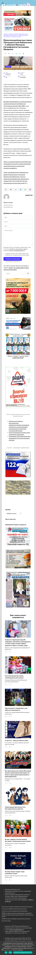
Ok (6, 952)
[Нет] (34, 948)
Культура (8, 66)
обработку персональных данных (18, 249)
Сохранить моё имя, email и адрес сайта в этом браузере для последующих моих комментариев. (17, 254)
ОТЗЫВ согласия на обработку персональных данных (16, 918)
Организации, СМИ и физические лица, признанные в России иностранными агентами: (20, 438)
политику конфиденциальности (17, 250)
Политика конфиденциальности (23, 952)
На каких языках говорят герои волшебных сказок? (14, 872)
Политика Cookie (6, 921)
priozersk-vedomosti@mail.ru (16, 929)
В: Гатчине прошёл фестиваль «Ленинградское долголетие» (14, 677)
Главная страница (8, 34)
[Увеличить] (28, 319)
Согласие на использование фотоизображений (14, 911)
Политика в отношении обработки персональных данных (17, 906)
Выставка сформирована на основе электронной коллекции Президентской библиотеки (17, 104)
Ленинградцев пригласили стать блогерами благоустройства (15, 808)
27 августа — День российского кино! (16, 740)
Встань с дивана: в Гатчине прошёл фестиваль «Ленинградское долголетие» (18, 840)
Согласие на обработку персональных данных (14, 908)
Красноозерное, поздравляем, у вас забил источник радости (16, 709)
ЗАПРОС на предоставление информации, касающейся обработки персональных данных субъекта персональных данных (17, 915)
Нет (10, 952)
